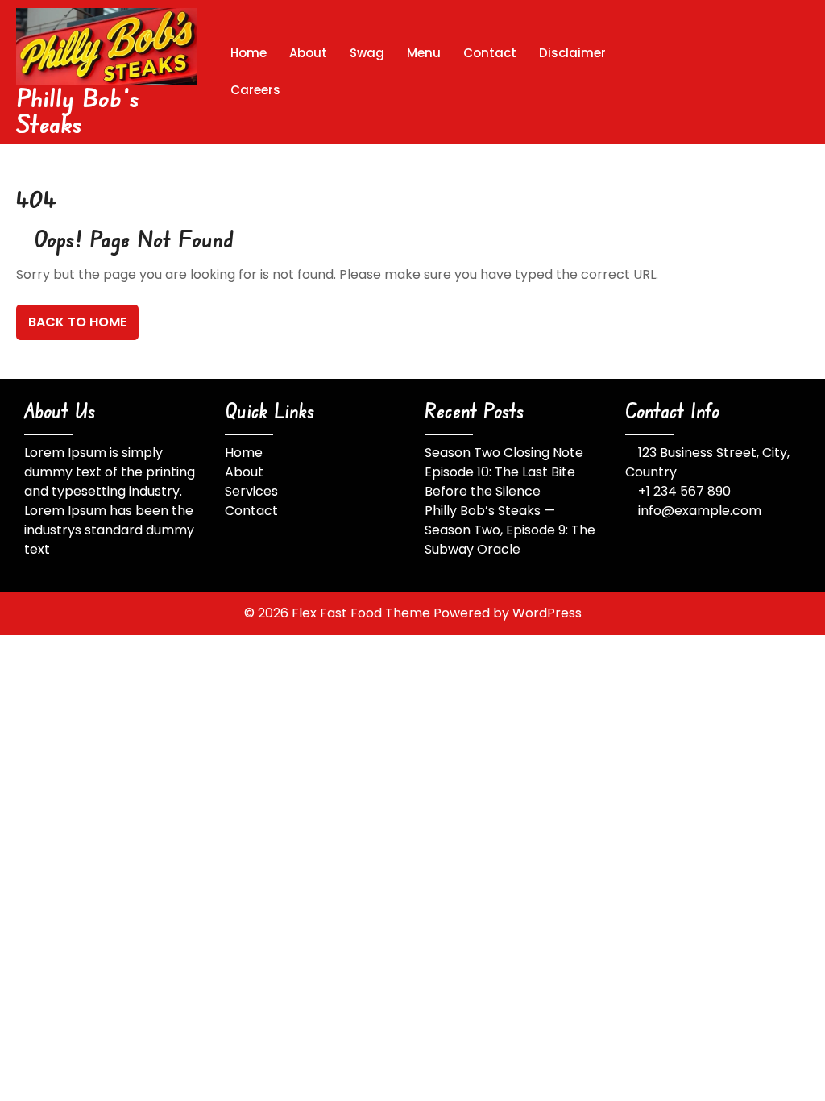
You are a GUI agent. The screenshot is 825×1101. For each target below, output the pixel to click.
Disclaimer (572, 52)
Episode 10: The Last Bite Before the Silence (500, 482)
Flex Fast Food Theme (362, 613)
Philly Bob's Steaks (78, 110)
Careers (255, 89)
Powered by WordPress (507, 613)
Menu (424, 52)
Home (248, 52)
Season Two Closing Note (504, 452)
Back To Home (77, 322)
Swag (367, 52)
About (308, 52)
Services (251, 491)
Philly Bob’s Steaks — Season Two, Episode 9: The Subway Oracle (510, 530)
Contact (489, 52)
